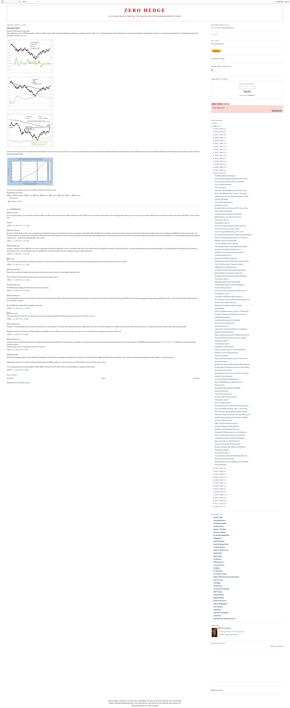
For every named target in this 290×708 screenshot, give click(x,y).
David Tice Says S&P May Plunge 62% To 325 (229, 232)
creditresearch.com (20, 35)
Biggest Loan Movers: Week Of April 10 (227, 441)
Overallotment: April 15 (222, 294)
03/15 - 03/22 (219, 477)
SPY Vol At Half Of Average (223, 420)
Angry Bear (217, 609)
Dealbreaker (218, 559)
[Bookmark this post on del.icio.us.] (28, 195)
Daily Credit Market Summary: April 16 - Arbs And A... (232, 238)
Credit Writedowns (219, 547)
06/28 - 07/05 (219, 141)
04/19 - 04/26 (219, 170)
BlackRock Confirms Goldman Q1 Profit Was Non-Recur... (232, 364)
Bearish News (218, 586)
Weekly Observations (221, 205)
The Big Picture (219, 526)
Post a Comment (12, 375)
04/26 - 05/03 (219, 167)
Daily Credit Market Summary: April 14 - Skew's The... (231, 358)
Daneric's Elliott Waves (221, 550)
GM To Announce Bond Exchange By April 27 (229, 252)
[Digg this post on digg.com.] (10, 195)
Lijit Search (214, 34)
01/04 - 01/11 (219, 506)
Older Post (196, 378)
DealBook (217, 568)
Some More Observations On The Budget (227, 320)
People (214, 104)
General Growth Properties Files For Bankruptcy (229, 285)
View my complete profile (228, 634)
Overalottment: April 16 (222, 223)
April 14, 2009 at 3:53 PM (17, 334)
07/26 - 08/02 (219, 129)
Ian (10, 259)
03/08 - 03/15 (219, 480)
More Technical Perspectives (223, 202)
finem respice (218, 556)
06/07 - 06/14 (219, 149)
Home (103, 378)
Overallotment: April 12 (222, 453)
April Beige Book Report (222, 317)
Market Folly (218, 553)
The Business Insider (220, 523)
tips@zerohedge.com (217, 44)
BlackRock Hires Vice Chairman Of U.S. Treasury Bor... (232, 208)
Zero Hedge (145, 10)
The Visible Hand (220, 187)
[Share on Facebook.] (53, 195)
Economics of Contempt (221, 589)
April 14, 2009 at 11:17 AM (18, 290)
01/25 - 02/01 (219, 498)
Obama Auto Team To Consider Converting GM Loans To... (233, 414)
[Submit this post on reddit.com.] (36, 195)
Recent (220, 104)
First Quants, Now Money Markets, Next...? (228, 249)
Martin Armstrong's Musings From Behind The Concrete (232, 335)
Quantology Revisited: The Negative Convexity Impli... (232, 462)
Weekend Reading (220, 465)
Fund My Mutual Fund (221, 544)
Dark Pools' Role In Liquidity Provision (227, 429)
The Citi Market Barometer (223, 184)
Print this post (13, 198)
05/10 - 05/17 (219, 161)
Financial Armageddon (221, 612)
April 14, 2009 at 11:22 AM (18, 308)
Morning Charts (13, 28)
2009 (214, 126)
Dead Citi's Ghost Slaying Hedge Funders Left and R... (231, 411)
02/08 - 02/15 (219, 492)
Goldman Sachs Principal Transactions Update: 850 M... (232, 196)
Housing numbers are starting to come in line (228, 273)
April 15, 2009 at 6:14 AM (18, 370)
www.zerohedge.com (227, 28)
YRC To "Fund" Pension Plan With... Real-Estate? (230, 435)
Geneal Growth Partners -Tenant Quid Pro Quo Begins (231, 246)
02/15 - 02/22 (219, 489)
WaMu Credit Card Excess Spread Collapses (228, 305)
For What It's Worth (220, 574)
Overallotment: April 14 (222, 344)
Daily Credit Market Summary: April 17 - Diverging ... (231, 193)
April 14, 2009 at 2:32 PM (17, 319)
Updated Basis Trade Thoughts (224, 347)
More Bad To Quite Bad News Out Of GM (227, 388)
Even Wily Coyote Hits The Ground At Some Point (230, 270)
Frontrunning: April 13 (222, 450)
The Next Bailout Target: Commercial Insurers (229, 264)
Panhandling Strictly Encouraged (225, 176)
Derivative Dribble (220, 532)
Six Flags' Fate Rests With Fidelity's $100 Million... (230, 447)
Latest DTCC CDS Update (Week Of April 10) (229, 296)
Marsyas (11, 313)
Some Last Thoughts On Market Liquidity (228, 444)
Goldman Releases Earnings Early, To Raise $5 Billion (231, 417)
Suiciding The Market (221, 199)
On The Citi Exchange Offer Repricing (226, 379)
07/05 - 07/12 (219, 138)
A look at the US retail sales (223, 394)
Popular (226, 104)
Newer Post (10, 378)
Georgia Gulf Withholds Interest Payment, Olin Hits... (231, 338)
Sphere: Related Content (48, 190)
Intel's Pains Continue (221, 355)
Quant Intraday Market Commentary (226, 258)
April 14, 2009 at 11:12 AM (18, 264)
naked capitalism (219, 541)
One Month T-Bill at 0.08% (223, 370)
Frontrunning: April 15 (222, 341)
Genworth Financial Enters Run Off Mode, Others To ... (231, 456)
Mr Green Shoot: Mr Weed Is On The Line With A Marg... (232, 367)
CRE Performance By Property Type (226, 267)
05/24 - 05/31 (219, 155)
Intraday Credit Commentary (223, 376)
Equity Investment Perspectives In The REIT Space (230, 350)
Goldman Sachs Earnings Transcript (226, 397)
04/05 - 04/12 (219, 468)
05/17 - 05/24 (219, 158)
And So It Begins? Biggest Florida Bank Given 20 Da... (232, 179)
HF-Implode (217, 538)
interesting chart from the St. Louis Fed (65, 151)
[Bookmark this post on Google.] (61, 195)
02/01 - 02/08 (219, 495)
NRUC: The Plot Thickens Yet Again (226, 423)
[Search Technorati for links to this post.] (76, 195)
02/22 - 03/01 (219, 486)
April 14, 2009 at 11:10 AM (18, 254)
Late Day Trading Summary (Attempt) (226, 243)
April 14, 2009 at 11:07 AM (18, 225)
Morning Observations (222, 326)
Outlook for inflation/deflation (224, 332)
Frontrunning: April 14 (222, 400)
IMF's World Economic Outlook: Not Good (228, 217)
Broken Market (219, 308)
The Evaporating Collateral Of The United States (230, 182)
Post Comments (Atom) (22, 383)
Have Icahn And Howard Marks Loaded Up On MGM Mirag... (234, 235)
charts (19, 201)
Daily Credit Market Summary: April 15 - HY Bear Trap (232, 311)
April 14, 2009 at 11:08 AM (18, 241)
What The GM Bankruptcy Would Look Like (228, 382)
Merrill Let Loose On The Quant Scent (226, 353)
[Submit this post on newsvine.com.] (44, 195)
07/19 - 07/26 (219, 132)
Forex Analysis (218, 606)
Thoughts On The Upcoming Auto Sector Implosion (231, 432)
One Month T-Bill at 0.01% (223, 255)
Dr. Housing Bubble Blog (221, 535)
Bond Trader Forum (220, 600)
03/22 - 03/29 (219, 474)
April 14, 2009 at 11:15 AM (18, 280)
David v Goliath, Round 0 (223, 403)
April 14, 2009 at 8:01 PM (17, 350)
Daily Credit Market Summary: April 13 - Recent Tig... (231, 409)
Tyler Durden (226, 628)
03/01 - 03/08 (219, 483)
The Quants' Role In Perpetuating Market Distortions (231, 276)
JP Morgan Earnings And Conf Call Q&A (227, 282)
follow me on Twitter (277, 646)
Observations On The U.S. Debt (224, 459)
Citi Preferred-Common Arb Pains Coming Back (229, 438)
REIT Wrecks (218, 592)
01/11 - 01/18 (219, 504)
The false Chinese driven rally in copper (227, 229)
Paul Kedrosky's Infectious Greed (224, 618)
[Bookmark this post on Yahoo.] (68, 195)
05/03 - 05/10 (219, 164)
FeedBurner (251, 95)
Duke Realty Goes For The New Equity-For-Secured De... (232, 261)
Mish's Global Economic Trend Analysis (226, 577)
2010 (214, 123)
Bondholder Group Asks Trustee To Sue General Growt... (232, 406)
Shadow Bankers (219, 595)
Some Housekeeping (221, 361)
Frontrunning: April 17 (222, 220)
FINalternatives (219, 562)
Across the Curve (219, 565)
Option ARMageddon (220, 604)
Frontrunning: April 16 (222, 279)
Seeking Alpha (218, 517)
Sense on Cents (218, 580)
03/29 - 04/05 (219, 471)
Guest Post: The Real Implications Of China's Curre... (231, 190)
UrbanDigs (217, 583)
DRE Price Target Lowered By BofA (226, 240)
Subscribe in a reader (218, 58)
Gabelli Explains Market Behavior (225, 302)
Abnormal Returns (219, 520)
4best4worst (217, 615)
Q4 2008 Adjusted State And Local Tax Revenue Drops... (232, 373)
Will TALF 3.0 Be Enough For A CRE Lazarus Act (230, 226)
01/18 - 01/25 (219, 501)
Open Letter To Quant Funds (223, 211)
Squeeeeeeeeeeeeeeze (221, 391)
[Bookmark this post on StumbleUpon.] (18, 195)
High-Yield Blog (219, 598)
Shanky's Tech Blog (220, 529)
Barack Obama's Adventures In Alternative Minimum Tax (232, 299)
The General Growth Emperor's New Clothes (228, 214)
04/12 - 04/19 (219, 173)
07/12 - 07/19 (219, 135)
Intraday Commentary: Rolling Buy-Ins (227, 426)
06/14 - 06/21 (219, 146)
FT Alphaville (218, 571)
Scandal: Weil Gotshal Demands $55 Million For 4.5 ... (231, 291)
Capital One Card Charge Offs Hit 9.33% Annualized (231, 329)
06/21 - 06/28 (219, 144)
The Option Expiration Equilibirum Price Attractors (230, 314)
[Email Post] (9, 201)
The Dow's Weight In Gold (223, 288)
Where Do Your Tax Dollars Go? (224, 323)
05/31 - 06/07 (219, 152)
